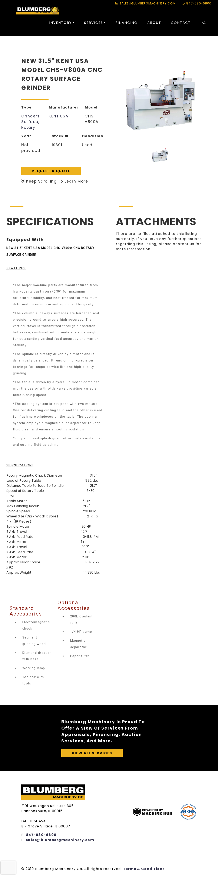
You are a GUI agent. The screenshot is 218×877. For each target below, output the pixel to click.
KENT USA (58, 116)
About (154, 22)
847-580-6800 (198, 3)
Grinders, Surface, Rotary (31, 122)
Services (93, 22)
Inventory (60, 22)
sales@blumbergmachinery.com (147, 3)
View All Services (92, 753)
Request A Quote (51, 171)
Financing (126, 22)
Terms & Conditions (144, 868)
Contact (181, 22)
